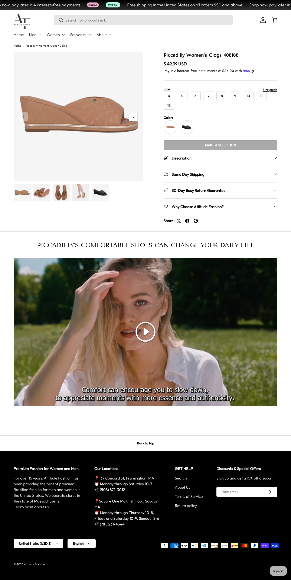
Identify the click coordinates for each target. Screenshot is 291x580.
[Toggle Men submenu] (39, 34)
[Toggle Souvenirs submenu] (89, 34)
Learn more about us (31, 506)
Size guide (270, 90)
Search (181, 478)
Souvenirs (78, 34)
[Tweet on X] (178, 221)
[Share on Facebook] (187, 221)
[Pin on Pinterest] (196, 221)
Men (32, 34)
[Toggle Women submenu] (63, 34)
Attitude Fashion (34, 564)
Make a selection (220, 145)
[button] (274, 20)
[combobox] (143, 20)
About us (104, 34)
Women (53, 34)
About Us (182, 487)
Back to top (145, 443)
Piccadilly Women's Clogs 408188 (46, 45)
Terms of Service (189, 496)
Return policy (186, 505)
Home (19, 34)
